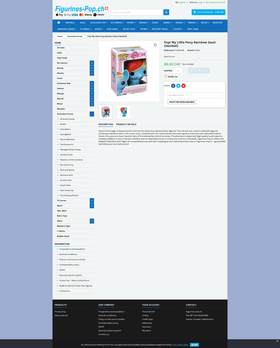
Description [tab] (105, 124)
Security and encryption (70, 275)
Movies (143, 22)
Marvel (192, 22)
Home (58, 42)
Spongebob (65, 134)
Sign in (202, 2)
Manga (179, 22)
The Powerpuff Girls (69, 195)
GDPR (62, 270)
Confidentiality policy (69, 265)
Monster (217, 22)
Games (166, 22)
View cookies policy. (180, 345)
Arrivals (70, 22)
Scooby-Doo (66, 180)
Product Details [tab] (126, 124)
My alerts (146, 330)
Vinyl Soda (192, 29)
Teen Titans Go (67, 190)
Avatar (63, 124)
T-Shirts (177, 29)
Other (143, 29)
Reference (169, 50)
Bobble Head (63, 236)
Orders (145, 315)
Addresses (147, 323)
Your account (151, 304)
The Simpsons (67, 144)
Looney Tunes (66, 154)
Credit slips (147, 319)
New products (61, 315)
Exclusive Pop (98, 22)
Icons (155, 22)
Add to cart (199, 70)
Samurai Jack (66, 175)
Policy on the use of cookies (72, 259)
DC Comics (116, 22)
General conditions (68, 254)
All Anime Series (67, 119)
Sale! (82, 22)
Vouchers (146, 327)
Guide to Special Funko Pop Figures (75, 286)
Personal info (148, 311)
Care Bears (65, 129)
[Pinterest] (183, 86)
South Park (65, 185)
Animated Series (66, 29)
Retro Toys (129, 29)
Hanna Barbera (67, 139)
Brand (190, 50)
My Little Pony (66, 165)
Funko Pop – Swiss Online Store (74, 280)
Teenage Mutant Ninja (70, 149)
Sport (98, 29)
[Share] (173, 86)
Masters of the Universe (71, 160)
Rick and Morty (67, 170)
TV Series (85, 29)
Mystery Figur (160, 29)
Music (204, 22)
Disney (130, 22)
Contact (191, 304)
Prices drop (60, 311)
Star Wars (112, 29)
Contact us (64, 291)
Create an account (216, 2)
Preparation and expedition (72, 249)
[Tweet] (178, 86)
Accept (194, 345)
